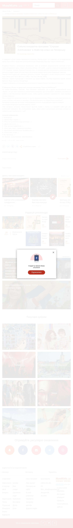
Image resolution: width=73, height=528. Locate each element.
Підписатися (36, 272)
